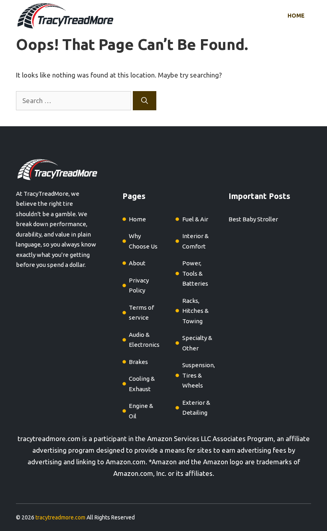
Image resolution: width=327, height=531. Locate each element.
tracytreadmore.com (49, 438)
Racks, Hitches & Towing (195, 310)
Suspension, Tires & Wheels (198, 375)
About (137, 263)
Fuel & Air (195, 219)
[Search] (144, 100)
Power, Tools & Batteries (195, 273)
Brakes (138, 361)
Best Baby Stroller (253, 219)
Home (296, 15)
